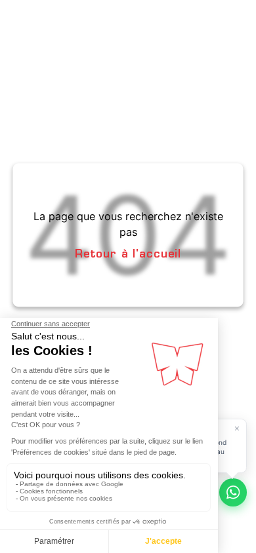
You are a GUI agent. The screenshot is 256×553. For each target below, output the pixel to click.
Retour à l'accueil (128, 253)
